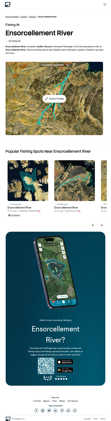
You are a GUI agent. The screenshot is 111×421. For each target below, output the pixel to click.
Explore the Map (12, 16)
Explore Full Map (56, 98)
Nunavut (32, 16)
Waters (62, 401)
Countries (37, 401)
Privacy (102, 419)
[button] (54, 99)
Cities (54, 401)
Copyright (87, 419)
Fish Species (73, 401)
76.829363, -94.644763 (53, 65)
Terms (95, 419)
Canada (23, 16)
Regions (46, 401)
